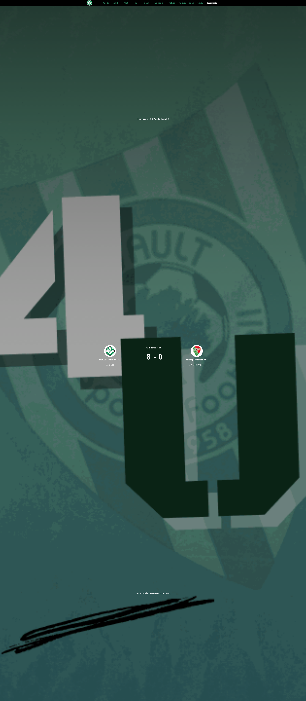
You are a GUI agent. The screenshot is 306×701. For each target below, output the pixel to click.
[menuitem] (106, 3)
